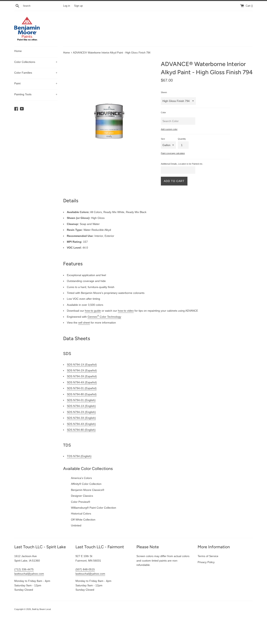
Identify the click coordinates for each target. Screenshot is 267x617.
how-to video (126, 310)
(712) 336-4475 (24, 569)
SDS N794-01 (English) (81, 400)
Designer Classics (82, 495)
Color (163, 112)
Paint (35, 83)
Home (18, 51)
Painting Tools (35, 94)
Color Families (35, 72)
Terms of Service (208, 556)
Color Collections (35, 61)
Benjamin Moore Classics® (87, 489)
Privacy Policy (206, 562)
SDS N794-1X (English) (81, 405)
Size (163, 139)
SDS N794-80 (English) (81, 429)
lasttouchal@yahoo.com (29, 573)
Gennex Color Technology (104, 316)
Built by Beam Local (41, 609)
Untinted (76, 525)
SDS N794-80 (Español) (82, 394)
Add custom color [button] (169, 129)
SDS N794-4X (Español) (82, 382)
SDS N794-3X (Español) (82, 376)
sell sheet (84, 322)
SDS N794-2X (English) (81, 412)
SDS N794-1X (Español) (82, 364)
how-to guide (93, 310)
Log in (66, 5)
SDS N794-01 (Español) (82, 388)
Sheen (164, 92)
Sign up (78, 5)
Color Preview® (80, 501)
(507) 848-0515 (85, 569)
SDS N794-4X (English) (81, 423)
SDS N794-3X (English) (81, 417)
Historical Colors (81, 513)
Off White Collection (83, 519)
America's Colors (81, 478)
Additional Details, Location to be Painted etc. (182, 164)
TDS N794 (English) (79, 456)
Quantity (182, 139)
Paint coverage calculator (173, 153)
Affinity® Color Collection (86, 483)
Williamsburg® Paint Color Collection (93, 507)
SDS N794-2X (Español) (82, 370)
